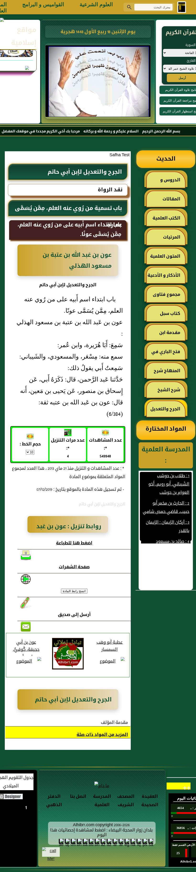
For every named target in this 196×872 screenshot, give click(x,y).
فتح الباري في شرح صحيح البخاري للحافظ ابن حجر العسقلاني (166, 354)
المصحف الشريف (125, 801)
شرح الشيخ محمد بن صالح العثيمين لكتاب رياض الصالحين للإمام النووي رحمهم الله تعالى (167, 392)
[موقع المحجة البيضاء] (99, 82)
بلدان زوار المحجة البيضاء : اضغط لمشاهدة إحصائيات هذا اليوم (101, 832)
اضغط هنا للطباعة (74, 543)
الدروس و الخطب (172, 182)
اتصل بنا (78, 797)
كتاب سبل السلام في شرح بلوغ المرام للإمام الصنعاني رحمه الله (166, 316)
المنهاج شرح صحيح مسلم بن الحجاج (169, 373)
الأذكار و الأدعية (163, 276)
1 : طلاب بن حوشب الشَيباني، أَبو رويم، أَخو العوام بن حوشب (168, 476)
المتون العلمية (165, 257)
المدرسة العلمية (102, 801)
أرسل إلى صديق (74, 615)
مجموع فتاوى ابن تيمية (169, 297)
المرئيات (171, 237)
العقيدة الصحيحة (149, 801)
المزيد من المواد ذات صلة (102, 735)
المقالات (171, 199)
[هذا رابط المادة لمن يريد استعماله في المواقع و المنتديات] (26, 603)
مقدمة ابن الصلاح (172, 335)
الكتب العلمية (166, 218)
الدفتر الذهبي (54, 801)
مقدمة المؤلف (114, 723)
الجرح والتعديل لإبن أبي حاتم (167, 411)
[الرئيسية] (181, 7)
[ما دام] (102, 786)
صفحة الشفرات (74, 567)
